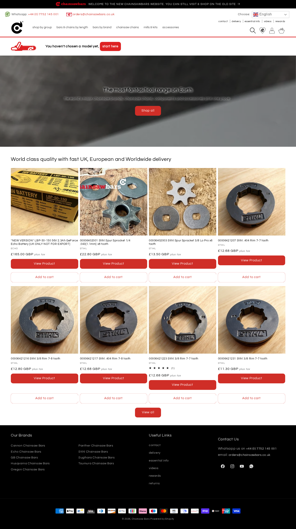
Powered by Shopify (162, 519)
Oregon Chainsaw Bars (28, 469)
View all (148, 412)
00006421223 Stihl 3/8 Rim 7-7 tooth (173, 358)
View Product (44, 263)
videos (268, 21)
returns (154, 483)
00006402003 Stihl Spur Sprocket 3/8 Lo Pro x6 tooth (181, 242)
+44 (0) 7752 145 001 (43, 14)
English (265, 14)
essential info (252, 21)
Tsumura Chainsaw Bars (96, 463)
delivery (236, 21)
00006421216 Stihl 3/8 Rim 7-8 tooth (35, 358)
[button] (42, 27)
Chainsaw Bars (141, 519)
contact (223, 21)
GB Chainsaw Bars (24, 457)
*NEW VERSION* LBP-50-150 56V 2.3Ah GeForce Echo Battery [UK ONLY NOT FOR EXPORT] (44, 242)
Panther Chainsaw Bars (95, 445)
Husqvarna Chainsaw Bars (30, 463)
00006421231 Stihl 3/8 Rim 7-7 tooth (242, 358)
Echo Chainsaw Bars (26, 451)
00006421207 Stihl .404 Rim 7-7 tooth (243, 240)
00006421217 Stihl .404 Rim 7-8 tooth (105, 358)
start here (110, 46)
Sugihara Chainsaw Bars (96, 457)
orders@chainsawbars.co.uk (94, 14)
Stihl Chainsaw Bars (93, 451)
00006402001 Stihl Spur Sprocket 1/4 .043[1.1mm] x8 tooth (105, 242)
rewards (280, 21)
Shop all (148, 110)
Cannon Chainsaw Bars (28, 445)
